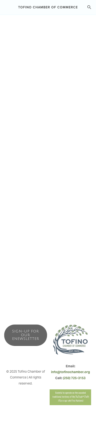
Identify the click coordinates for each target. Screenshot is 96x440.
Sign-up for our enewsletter (25, 335)
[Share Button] (84, 49)
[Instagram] (25, 357)
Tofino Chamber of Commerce (48, 7)
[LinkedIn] (36, 357)
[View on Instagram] (21, 165)
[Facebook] (15, 357)
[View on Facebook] (12, 165)
